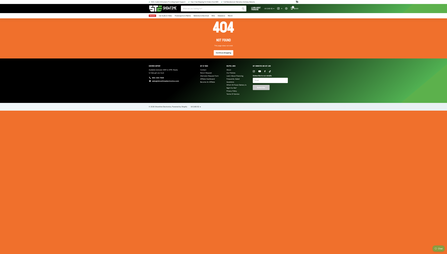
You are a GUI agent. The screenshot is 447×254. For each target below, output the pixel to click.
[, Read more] (279, 8)
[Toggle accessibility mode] (297, 2)
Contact (203, 70)
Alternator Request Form (209, 76)
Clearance (221, 16)
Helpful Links (230, 66)
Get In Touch (204, 66)
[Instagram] (254, 71)
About (228, 70)
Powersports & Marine (183, 16)
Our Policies (230, 73)
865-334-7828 (158, 78)
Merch (230, 16)
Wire (213, 16)
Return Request (206, 73)
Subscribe (261, 87)
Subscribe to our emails (262, 76)
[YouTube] (259, 71)
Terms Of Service (232, 94)
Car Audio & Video (165, 16)
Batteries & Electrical (201, 16)
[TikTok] (270, 71)
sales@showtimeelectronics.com (165, 81)
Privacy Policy (231, 91)
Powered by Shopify (179, 107)
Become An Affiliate (207, 82)
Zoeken (243, 8)
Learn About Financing (234, 76)
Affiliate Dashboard (207, 79)
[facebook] (265, 71)
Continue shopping (223, 53)
